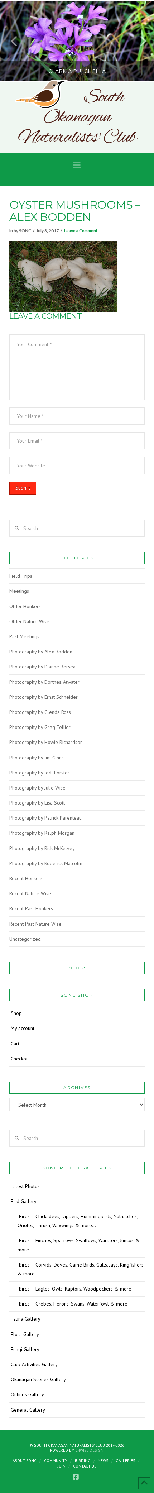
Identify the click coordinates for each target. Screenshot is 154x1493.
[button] (77, 165)
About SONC (25, 1460)
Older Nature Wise (29, 621)
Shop (16, 1013)
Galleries (125, 1460)
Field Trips (20, 576)
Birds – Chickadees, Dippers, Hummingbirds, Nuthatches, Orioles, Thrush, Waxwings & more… (78, 1221)
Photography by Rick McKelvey (42, 848)
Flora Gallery (25, 1334)
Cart (15, 1043)
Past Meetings (24, 636)
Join (62, 1466)
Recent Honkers (26, 878)
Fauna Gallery (25, 1319)
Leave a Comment (80, 230)
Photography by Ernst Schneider (43, 697)
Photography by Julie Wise (37, 787)
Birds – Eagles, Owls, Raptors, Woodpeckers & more (75, 1288)
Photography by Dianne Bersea (42, 666)
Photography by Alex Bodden (40, 651)
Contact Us (84, 1466)
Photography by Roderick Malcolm (45, 863)
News (103, 1460)
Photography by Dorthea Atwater (44, 682)
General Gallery (28, 1410)
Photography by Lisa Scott (37, 803)
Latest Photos (25, 1186)
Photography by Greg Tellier (40, 727)
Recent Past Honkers (31, 908)
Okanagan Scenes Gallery (38, 1379)
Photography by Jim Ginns (36, 757)
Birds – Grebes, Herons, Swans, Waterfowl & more (73, 1304)
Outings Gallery (27, 1394)
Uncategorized (25, 939)
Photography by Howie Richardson (46, 742)
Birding (83, 1460)
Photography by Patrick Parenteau (45, 818)
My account (22, 1028)
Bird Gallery (24, 1201)
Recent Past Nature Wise (35, 924)
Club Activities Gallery (34, 1364)
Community (55, 1460)
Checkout (20, 1058)
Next (139, 41)
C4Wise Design (89, 1450)
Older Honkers (25, 606)
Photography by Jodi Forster (39, 772)
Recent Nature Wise (30, 893)
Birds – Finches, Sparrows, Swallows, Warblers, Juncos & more (78, 1245)
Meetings (19, 591)
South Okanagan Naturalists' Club (77, 117)
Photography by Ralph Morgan (41, 833)
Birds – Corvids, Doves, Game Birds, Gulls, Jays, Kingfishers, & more (81, 1269)
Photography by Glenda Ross (40, 712)
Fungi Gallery (25, 1349)
